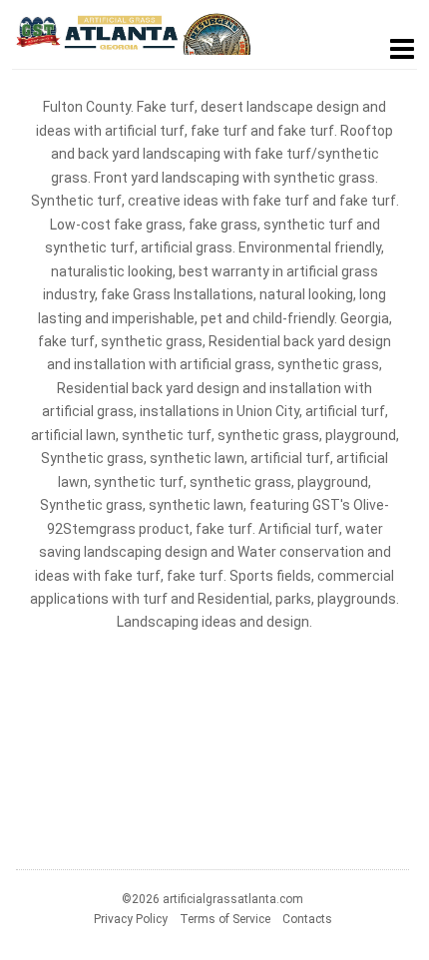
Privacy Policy (131, 919)
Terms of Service (225, 919)
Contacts (307, 919)
